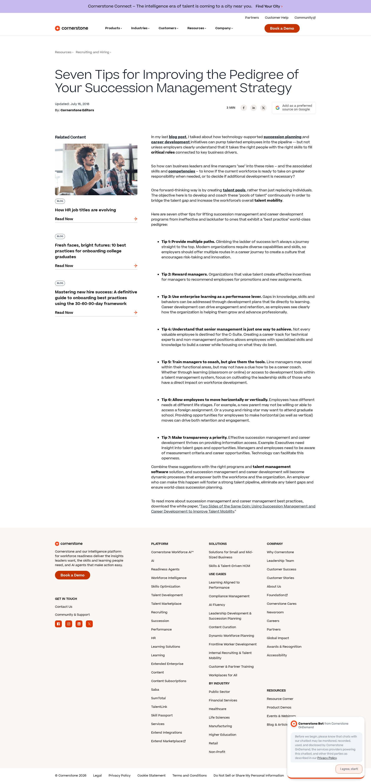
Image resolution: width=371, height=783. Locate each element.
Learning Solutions (165, 646)
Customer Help (277, 17)
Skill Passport (162, 715)
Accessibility (277, 655)
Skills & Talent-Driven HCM (229, 566)
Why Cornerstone (280, 552)
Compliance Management (229, 596)
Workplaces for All (223, 675)
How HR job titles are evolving (81, 142)
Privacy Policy (120, 775)
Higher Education (222, 735)
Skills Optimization (165, 586)
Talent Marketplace (166, 604)
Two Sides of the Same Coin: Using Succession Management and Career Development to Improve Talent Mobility (233, 509)
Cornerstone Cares (281, 604)
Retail (213, 743)
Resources (63, 52)
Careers (273, 621)
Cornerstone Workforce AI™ (172, 552)
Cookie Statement (151, 775)
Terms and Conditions (189, 775)
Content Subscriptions (168, 681)
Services (157, 724)
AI (152, 561)
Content (157, 672)
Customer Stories (280, 578)
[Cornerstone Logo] (71, 28)
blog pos (177, 137)
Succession (160, 621)
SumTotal (158, 698)
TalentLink (159, 707)
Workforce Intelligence (169, 578)
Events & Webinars (281, 716)
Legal (97, 775)
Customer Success (281, 569)
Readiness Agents (165, 569)
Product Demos (279, 707)
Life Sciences (219, 717)
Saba (155, 689)
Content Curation (222, 627)
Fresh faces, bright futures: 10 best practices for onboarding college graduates (94, 235)
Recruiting (159, 612)
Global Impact (278, 638)
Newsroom (275, 612)
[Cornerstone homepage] (96, 544)
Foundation (276, 595)
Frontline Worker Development (233, 644)
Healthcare (217, 709)
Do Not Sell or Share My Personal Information (249, 775)
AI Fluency (217, 605)
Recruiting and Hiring (92, 52)
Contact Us (63, 607)
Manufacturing (220, 726)
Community (304, 17)
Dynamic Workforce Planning (231, 636)
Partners (252, 17)
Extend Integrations (166, 732)
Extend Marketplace (167, 741)
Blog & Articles (278, 724)
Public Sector (219, 692)
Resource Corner (280, 699)
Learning (158, 655)
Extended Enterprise (167, 664)
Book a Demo (282, 28)
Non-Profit (217, 752)
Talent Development (167, 595)
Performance (161, 629)
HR (153, 638)
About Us (274, 586)
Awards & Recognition (284, 646)
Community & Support (72, 614)
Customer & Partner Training (231, 666)
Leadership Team (280, 561)
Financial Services (223, 700)
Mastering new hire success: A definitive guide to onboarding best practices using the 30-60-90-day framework (96, 285)
